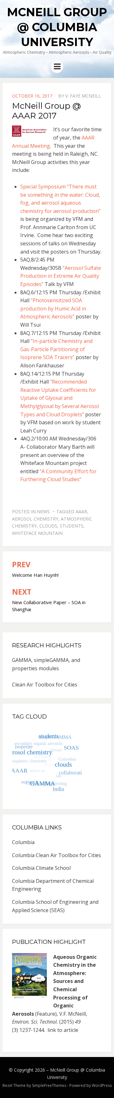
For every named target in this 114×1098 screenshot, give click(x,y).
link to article (63, 1029)
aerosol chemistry (35, 519)
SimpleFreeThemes (49, 1085)
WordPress (102, 1085)
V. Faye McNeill (83, 96)
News (43, 511)
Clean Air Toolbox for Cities (44, 684)
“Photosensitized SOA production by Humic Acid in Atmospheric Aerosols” (53, 308)
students (71, 526)
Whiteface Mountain (37, 533)
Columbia (23, 842)
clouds (48, 526)
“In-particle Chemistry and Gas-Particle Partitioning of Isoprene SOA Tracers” (56, 349)
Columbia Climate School (41, 867)
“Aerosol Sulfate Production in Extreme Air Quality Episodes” (60, 276)
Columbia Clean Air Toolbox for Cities (56, 855)
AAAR (81, 511)
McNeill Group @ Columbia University (57, 27)
